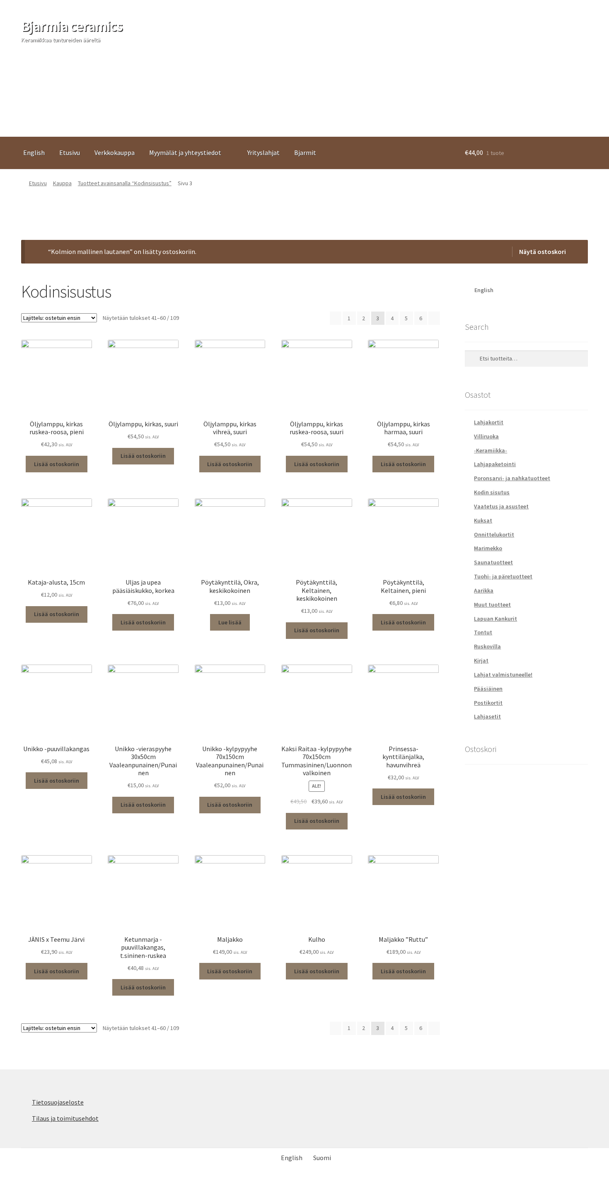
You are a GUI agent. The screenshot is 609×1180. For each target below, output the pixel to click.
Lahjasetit (487, 716)
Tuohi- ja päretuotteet (503, 576)
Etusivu (69, 152)
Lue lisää (230, 622)
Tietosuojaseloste (58, 1102)
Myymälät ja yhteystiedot (185, 152)
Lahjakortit (488, 422)
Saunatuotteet (493, 562)
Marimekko (488, 548)
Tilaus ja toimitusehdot (65, 1118)
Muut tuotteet (492, 604)
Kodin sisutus (492, 492)
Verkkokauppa (114, 152)
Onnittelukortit (494, 534)
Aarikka (483, 590)
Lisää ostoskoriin (56, 464)
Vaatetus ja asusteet (501, 506)
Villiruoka (486, 436)
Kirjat (481, 660)
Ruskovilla (487, 646)
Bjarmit (305, 152)
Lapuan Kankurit (495, 618)
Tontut (483, 632)
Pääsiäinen (488, 688)
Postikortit (488, 702)
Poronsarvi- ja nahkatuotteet (512, 478)
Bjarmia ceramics (71, 26)
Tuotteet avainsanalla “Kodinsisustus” (125, 183)
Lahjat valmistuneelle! (503, 674)
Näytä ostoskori (542, 251)
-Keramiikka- (490, 450)
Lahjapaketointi (495, 464)
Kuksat (483, 520)
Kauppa (62, 183)
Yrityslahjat (263, 152)
